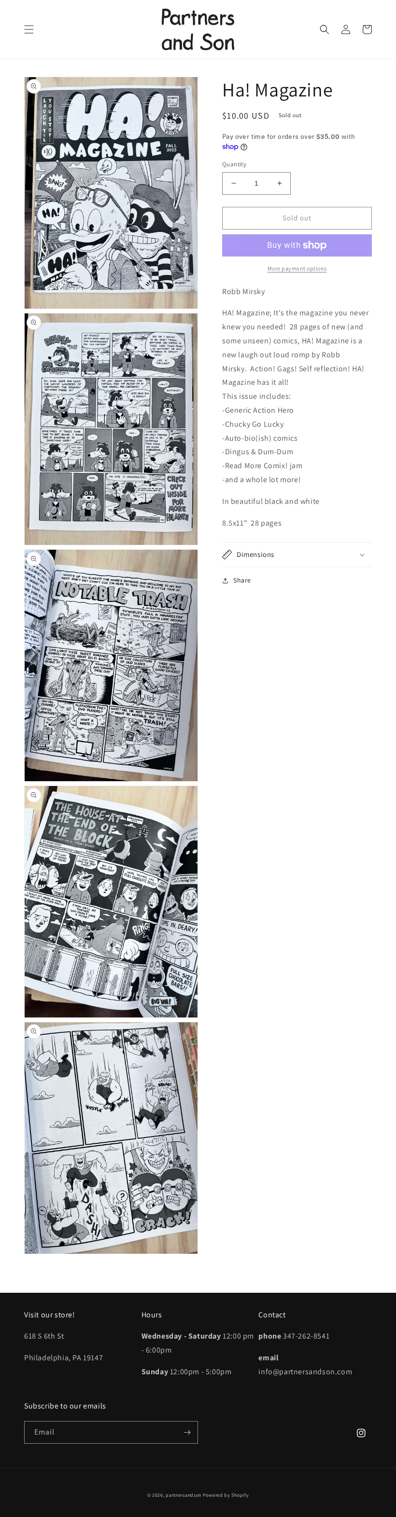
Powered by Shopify (226, 1495)
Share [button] (242, 580)
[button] (29, 29)
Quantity (234, 164)
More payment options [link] (297, 268)
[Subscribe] (187, 1432)
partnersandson (183, 1495)
